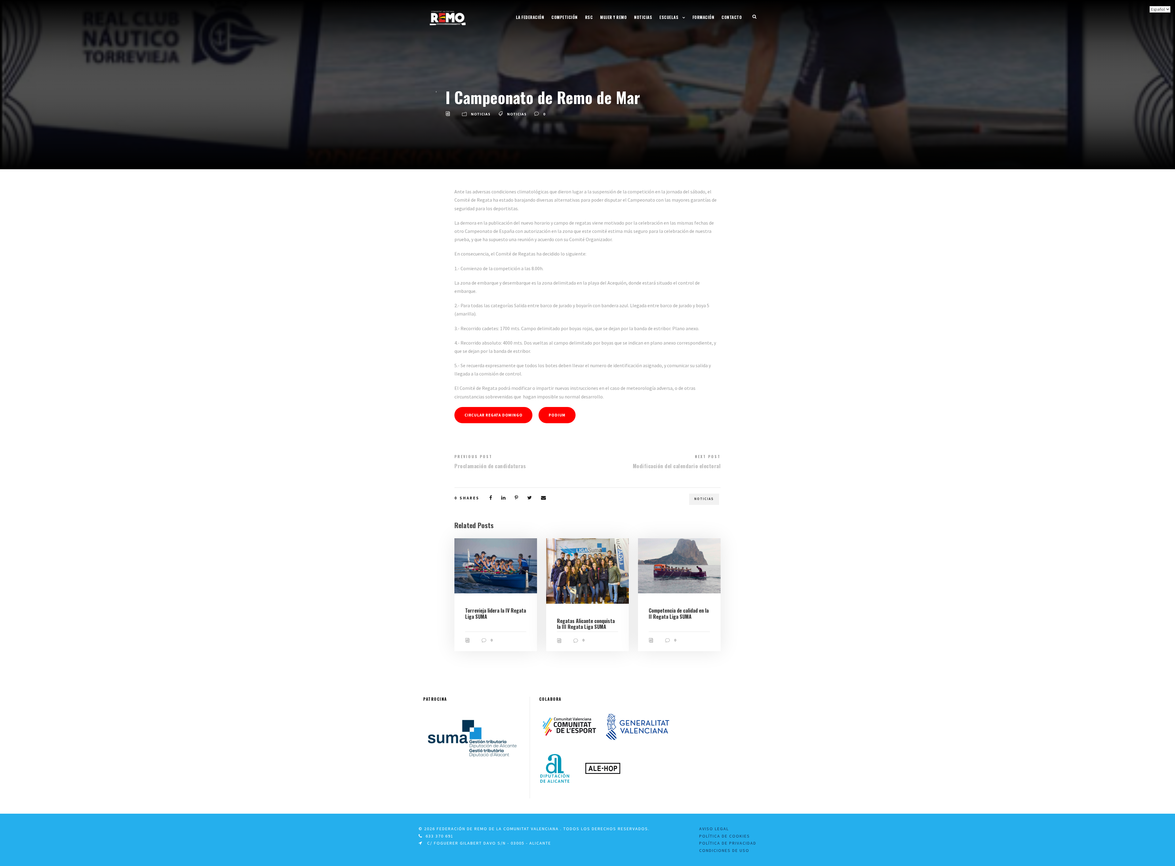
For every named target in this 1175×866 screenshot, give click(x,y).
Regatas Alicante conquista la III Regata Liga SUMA (586, 623)
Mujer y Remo (613, 17)
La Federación (530, 17)
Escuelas (668, 17)
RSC (589, 17)
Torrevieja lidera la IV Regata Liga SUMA (495, 613)
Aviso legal (714, 828)
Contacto (732, 17)
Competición (564, 17)
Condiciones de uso (724, 850)
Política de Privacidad (727, 843)
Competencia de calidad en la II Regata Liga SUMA (679, 613)
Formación (703, 17)
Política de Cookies (724, 836)
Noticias (643, 17)
